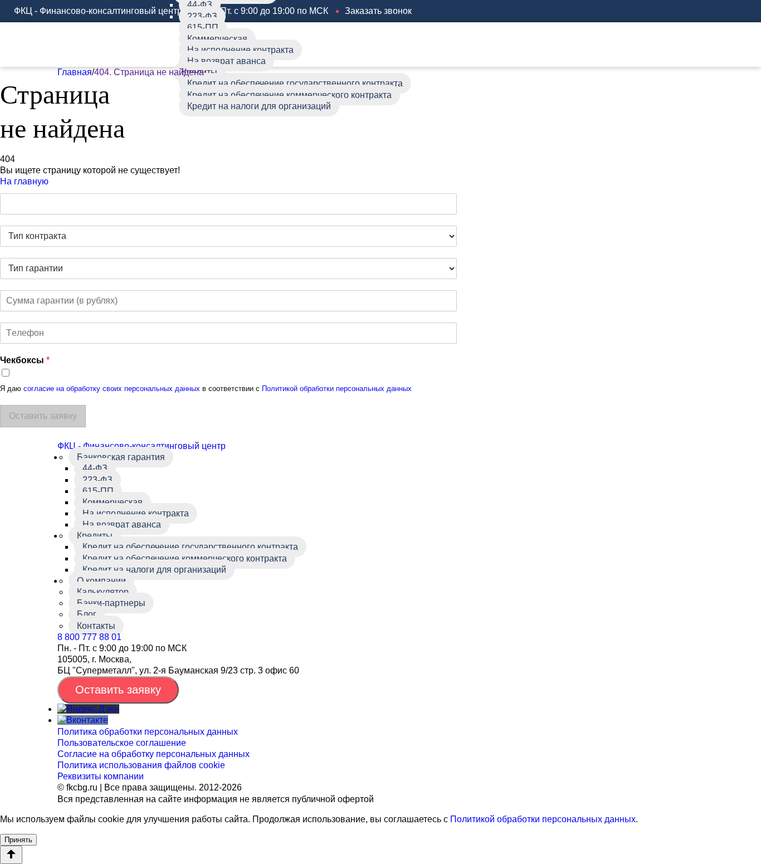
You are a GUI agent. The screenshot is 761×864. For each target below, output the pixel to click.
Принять (18, 840)
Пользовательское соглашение (121, 743)
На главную (24, 181)
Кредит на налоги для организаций (259, 106)
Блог (86, 614)
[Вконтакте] (82, 720)
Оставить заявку (118, 690)
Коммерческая (217, 38)
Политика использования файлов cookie (141, 765)
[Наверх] (11, 855)
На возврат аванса (226, 61)
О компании (101, 580)
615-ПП (202, 27)
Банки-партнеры (111, 603)
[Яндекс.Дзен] (88, 709)
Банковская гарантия (121, 457)
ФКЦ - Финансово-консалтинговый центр (141, 446)
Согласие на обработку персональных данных (153, 754)
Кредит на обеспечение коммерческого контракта (289, 95)
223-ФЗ (202, 16)
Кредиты (95, 535)
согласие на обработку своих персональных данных (111, 388)
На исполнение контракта (240, 50)
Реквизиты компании (100, 776)
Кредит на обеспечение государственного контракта (295, 83)
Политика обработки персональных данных (147, 731)
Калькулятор (103, 592)
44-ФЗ (95, 468)
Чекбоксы (25, 360)
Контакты (96, 626)
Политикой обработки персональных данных (337, 388)
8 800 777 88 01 (89, 637)
